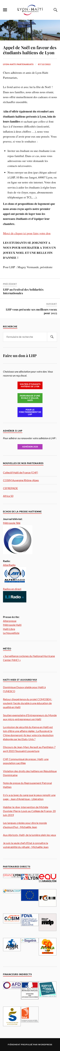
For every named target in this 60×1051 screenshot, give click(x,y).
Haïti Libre (9, 628)
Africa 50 (8, 495)
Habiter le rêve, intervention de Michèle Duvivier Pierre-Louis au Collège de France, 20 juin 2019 (29, 810)
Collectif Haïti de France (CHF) (20, 472)
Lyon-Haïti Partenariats (18, 64)
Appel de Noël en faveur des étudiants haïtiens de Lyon (29, 50)
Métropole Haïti (12, 624)
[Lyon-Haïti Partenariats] (30, 15)
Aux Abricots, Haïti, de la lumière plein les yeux (29, 834)
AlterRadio (9, 564)
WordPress (45, 1044)
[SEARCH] (52, 337)
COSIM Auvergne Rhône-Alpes (21, 480)
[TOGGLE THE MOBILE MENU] (5, 9)
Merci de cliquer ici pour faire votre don (26, 233)
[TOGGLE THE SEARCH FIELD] (55, 9)
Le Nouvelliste (11, 632)
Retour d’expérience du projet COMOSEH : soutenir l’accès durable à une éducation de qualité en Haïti (27, 703)
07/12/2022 (44, 64)
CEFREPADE (10, 488)
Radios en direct (12, 588)
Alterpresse (9, 620)
